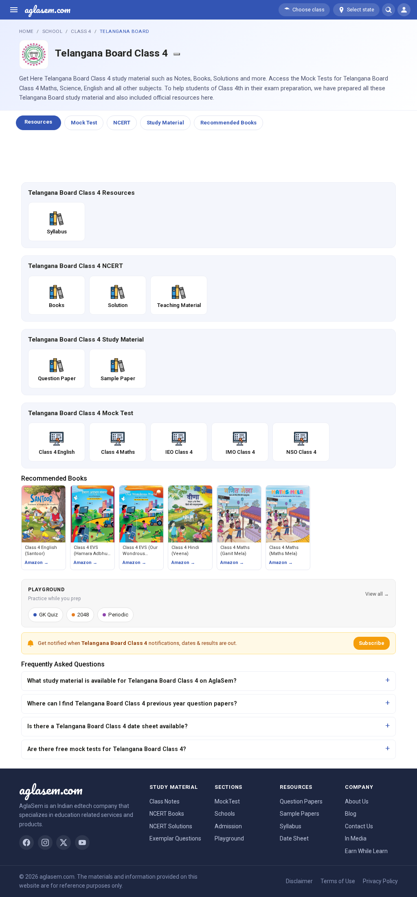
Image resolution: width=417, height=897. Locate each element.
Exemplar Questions (175, 838)
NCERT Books (166, 813)
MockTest (227, 801)
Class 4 (81, 31)
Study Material (165, 123)
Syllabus (290, 826)
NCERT (121, 123)
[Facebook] (26, 842)
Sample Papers (299, 813)
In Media (356, 838)
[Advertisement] (208, 156)
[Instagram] (45, 842)
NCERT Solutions (170, 826)
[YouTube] (82, 842)
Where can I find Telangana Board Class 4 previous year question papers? (132, 703)
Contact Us (359, 826)
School (52, 31)
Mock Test (84, 123)
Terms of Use (337, 881)
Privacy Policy (380, 881)
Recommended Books (228, 123)
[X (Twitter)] (63, 842)
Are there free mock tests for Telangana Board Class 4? (106, 749)
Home (26, 31)
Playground (229, 838)
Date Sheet (294, 838)
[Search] (388, 9)
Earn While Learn (366, 851)
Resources (38, 122)
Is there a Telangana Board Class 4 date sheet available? (107, 726)
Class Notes (164, 801)
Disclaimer (299, 881)
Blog (350, 813)
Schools (225, 813)
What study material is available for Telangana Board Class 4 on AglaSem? (132, 680)
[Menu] (14, 9)
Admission (228, 826)
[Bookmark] (176, 54)
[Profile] (403, 9)
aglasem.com (47, 9)
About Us (357, 801)
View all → (377, 594)
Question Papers (301, 801)
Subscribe (371, 643)
